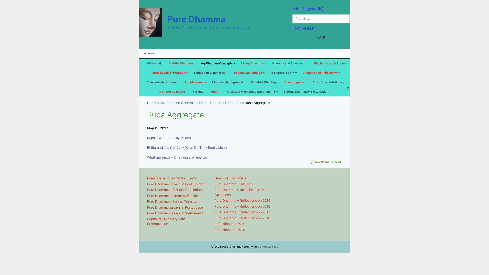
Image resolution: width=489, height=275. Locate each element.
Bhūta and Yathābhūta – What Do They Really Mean (187, 148)
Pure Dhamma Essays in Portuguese (175, 207)
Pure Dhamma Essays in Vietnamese (175, 213)
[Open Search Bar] (348, 88)
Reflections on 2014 (230, 230)
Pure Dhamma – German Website (172, 196)
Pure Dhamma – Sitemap (234, 184)
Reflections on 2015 (230, 224)
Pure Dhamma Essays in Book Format (175, 184)
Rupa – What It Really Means (169, 138)
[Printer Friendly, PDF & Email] (325, 162)
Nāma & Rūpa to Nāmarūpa (220, 103)
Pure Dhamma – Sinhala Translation (174, 190)
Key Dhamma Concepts (178, 103)
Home (151, 103)
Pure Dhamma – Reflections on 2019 (242, 200)
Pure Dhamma (196, 19)
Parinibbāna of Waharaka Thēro (171, 178)
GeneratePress (268, 246)
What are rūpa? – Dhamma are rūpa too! (178, 157)
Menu (151, 53)
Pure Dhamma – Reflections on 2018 (242, 206)
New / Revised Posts (230, 178)
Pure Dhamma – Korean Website (172, 201)
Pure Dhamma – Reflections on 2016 (242, 218)
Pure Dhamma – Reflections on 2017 (242, 212)
